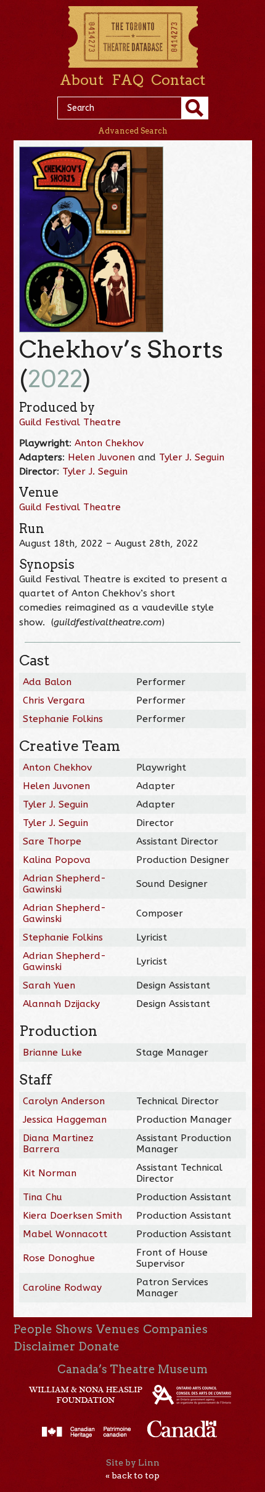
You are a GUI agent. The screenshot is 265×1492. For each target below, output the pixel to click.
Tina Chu (42, 1197)
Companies (175, 1329)
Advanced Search (133, 130)
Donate (99, 1346)
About (82, 80)
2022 (55, 378)
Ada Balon (47, 682)
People (33, 1329)
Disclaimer (44, 1346)
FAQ (128, 80)
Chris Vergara (54, 700)
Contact (178, 80)
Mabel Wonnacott (65, 1234)
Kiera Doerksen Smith (72, 1215)
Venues (117, 1329)
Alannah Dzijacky (61, 1003)
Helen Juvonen (101, 457)
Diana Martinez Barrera (58, 1144)
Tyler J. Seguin (191, 457)
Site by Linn (133, 1462)
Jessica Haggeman (65, 1119)
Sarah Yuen (49, 985)
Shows (73, 1329)
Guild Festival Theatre (70, 422)
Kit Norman (49, 1173)
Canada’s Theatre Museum (132, 1369)
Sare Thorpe (52, 841)
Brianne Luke (52, 1052)
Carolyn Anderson (64, 1101)
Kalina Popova (57, 859)
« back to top (132, 1475)
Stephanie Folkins (63, 718)
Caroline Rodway (62, 1287)
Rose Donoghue (59, 1258)
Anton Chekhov (109, 443)
